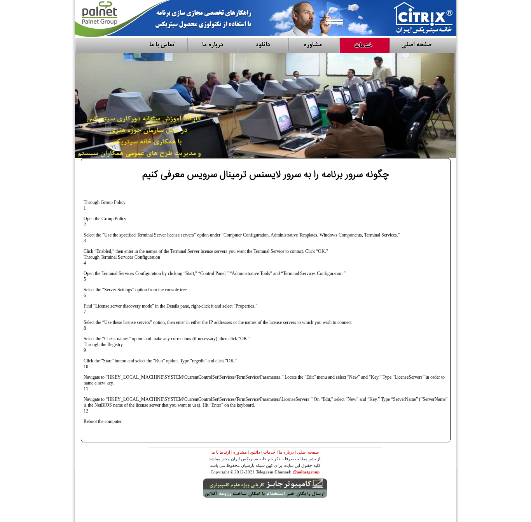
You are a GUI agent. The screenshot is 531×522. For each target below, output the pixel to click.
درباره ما (286, 452)
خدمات (269, 452)
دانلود (255, 452)
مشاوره (240, 452)
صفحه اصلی (308, 452)
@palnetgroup (306, 472)
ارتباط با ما (220, 452)
